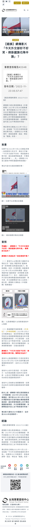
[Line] (3, 1)
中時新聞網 (11, 331)
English (17, 3)
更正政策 (8, 521)
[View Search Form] (24, 10)
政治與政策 (15, 40)
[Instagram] (9, 1)
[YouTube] (6, 1)
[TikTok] (3, 4)
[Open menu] (27, 10)
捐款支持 (25, 3)
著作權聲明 (15, 521)
